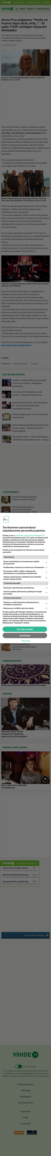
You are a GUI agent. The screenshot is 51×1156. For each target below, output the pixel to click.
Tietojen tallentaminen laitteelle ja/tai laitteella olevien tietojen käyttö (22, 578)
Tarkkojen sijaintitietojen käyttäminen (18, 588)
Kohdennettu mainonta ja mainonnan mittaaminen (23, 567)
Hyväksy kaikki (25, 629)
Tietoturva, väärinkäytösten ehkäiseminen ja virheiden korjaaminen (21, 603)
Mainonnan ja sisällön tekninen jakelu (18, 608)
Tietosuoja (25, 641)
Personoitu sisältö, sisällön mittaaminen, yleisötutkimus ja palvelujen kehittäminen (20, 572)
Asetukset (24, 635)
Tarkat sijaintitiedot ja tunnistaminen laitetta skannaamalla (21, 562)
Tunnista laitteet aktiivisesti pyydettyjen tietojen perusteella (22, 592)
